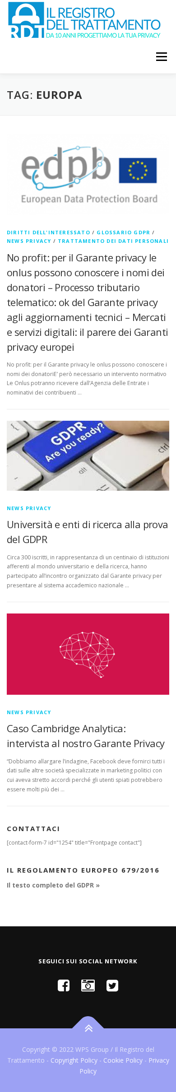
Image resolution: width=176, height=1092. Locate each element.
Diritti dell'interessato (48, 232)
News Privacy (29, 240)
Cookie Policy (123, 1060)
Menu (160, 56)
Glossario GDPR (123, 232)
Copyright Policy (74, 1060)
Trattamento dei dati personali (113, 240)
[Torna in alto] (88, 1029)
